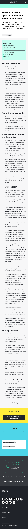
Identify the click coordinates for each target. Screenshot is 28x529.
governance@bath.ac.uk (9, 446)
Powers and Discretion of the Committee (14, 50)
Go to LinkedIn (14, 499)
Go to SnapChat (17, 499)
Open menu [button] (2, 2)
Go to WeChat (3, 502)
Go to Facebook (3, 499)
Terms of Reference (9, 45)
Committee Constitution (10, 48)
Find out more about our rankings (14, 481)
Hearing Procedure (9, 52)
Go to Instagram (10, 499)
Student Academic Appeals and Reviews (14, 417)
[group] (14, 466)
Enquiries (6, 56)
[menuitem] (14, 507)
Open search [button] (25, 2)
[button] (3, 477)
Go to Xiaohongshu (14, 502)
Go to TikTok (21, 499)
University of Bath (14, 2)
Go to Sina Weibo (6, 502)
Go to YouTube (10, 502)
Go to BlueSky (6, 499)
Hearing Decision (8, 54)
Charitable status (5, 523)
